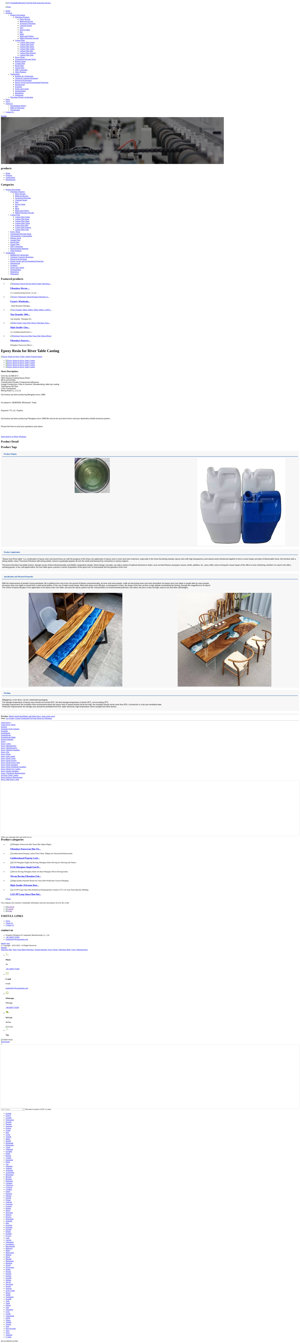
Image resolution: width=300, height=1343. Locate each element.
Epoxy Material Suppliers (10, 750)
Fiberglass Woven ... (20, 288)
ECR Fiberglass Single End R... (25, 867)
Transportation (20, 91)
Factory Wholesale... (20, 301)
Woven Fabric (25, 30)
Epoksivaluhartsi (7, 739)
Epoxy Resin (20, 57)
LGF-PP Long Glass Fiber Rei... (25, 894)
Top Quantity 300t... (20, 314)
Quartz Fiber (19, 68)
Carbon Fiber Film (26, 55)
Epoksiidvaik (6, 735)
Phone (16, 437)
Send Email (5, 1042)
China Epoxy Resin (8, 725)
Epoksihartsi (5, 733)
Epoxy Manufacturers (9, 748)
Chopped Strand (26, 26)
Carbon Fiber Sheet (27, 47)
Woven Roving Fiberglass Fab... (25, 876)
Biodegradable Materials (19, 249)
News (8, 99)
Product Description (17, 15)
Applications (15, 74)
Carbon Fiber (20, 40)
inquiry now (5, 943)
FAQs (8, 101)
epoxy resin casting (8, 756)
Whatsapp (22, 437)
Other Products (20, 72)
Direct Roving (25, 19)
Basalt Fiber (19, 66)
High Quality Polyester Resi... (24, 885)
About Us (9, 104)
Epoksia (4, 727)
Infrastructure (20, 85)
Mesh (22, 34)
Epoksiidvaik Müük (8, 737)
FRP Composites (21, 70)
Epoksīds (4, 731)
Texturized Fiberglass (28, 23)
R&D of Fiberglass (17, 108)
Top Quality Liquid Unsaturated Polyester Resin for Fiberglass (29, 718)
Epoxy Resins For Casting (10, 769)
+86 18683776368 (12, 937)
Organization (15, 110)
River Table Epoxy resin (10, 779)
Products (9, 13)
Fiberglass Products (22, 17)
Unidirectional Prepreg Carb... (25, 858)
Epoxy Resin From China (10, 763)
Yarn (21, 28)
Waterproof (19, 95)
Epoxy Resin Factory (9, 761)
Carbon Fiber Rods (27, 45)
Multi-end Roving (26, 21)
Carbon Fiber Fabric (27, 42)
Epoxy (3, 742)
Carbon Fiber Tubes (27, 49)
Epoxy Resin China (8, 758)
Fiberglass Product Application (21, 97)
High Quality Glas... (20, 327)
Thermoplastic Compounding (21, 236)
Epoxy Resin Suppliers (9, 765)
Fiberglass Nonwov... (20, 340)
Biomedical (19, 93)
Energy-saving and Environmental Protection (31, 83)
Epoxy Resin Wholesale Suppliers (13, 767)
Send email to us (7, 437)
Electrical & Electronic (23, 80)
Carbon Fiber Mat (26, 51)
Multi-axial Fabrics (27, 36)
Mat (21, 32)
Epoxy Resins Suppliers (10, 771)
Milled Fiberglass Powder (29, 38)
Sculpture (18, 87)
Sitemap (4, 948)
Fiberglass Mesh (64, 950)
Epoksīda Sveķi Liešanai (10, 729)
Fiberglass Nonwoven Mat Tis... (25, 849)
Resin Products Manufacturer (11, 777)
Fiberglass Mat (6, 950)
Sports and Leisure (22, 89)
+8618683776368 (12, 1008)
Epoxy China (6, 744)
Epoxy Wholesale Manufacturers (13, 773)
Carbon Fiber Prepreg (28, 53)
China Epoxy (6, 723)
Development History (18, 106)
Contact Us (10, 112)
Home (8, 11)
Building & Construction (24, 76)
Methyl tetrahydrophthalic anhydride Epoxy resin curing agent (32, 716)
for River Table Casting (9, 775)
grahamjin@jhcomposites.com (17, 939)
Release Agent (20, 61)
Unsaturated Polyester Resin (25, 59)
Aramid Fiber (20, 64)
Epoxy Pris (5, 752)
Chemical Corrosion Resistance (26, 78)
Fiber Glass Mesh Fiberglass (23, 950)
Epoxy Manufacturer (8, 746)
